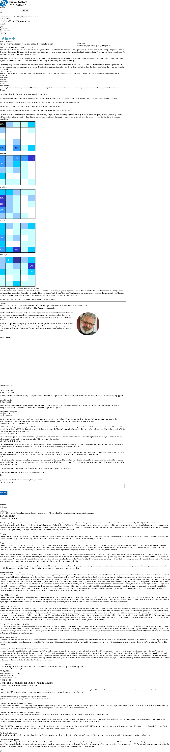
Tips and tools (5, 30)
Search (2, 8)
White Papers (4, 34)
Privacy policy (54, 513)
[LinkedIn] (7, 39)
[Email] (10, 39)
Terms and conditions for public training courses (77, 513)
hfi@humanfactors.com (29, 17)
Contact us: (4, 17)
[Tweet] (3, 39)
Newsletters (4, 28)
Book (2, 36)
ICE (1, 26)
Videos (2, 32)
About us (3, 13)
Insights (2, 24)
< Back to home (5, 19)
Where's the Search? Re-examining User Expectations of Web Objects (47, 306)
